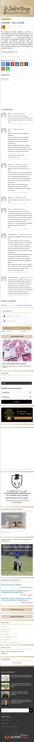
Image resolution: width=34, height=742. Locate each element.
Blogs (4, 626)
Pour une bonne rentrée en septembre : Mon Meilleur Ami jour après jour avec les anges (21, 685)
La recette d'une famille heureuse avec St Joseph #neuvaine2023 (14, 469)
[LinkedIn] (17, 64)
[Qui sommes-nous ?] (13, 663)
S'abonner (4, 723)
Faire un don (7, 629)
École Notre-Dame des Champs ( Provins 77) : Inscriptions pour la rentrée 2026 (16, 591)
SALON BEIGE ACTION (17, 336)
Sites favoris (6, 639)
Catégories (6, 634)
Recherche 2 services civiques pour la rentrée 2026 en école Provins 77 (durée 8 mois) (16, 599)
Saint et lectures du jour (10, 637)
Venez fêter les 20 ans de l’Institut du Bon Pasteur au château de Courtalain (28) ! (21, 676)
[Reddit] (22, 64)
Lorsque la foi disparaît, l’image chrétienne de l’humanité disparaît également (19, 693)
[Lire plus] (11, 367)
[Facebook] (8, 64)
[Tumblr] (26, 64)
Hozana (30, 469)
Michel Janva (11, 26)
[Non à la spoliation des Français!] (17, 361)
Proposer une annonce (17, 609)
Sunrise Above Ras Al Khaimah (11, 585)
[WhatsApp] (8, 69)
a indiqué (14, 37)
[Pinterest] (12, 64)
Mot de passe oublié (27, 324)
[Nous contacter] (15, 663)
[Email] (3, 69)
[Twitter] (3, 64)
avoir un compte (12, 305)
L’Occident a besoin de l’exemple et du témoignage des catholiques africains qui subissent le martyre (21, 701)
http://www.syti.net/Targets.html (16, 153)
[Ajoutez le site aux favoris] (17, 663)
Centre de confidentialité (10, 642)
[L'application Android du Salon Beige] (20, 663)
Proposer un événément (17, 616)
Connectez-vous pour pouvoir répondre (18, 124)
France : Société (6, 19)
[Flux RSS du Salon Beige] (18, 663)
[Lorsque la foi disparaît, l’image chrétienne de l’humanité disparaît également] (5, 697)
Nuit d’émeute (4, 79)
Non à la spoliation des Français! (14, 364)
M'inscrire (30, 331)
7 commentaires (10, 28)
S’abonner (6, 632)
